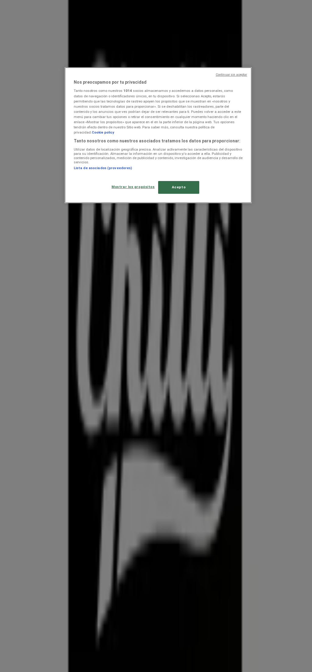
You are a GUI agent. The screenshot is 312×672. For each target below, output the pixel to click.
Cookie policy (103, 132)
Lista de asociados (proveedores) (103, 168)
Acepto (179, 187)
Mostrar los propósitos (133, 187)
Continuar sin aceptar (231, 75)
